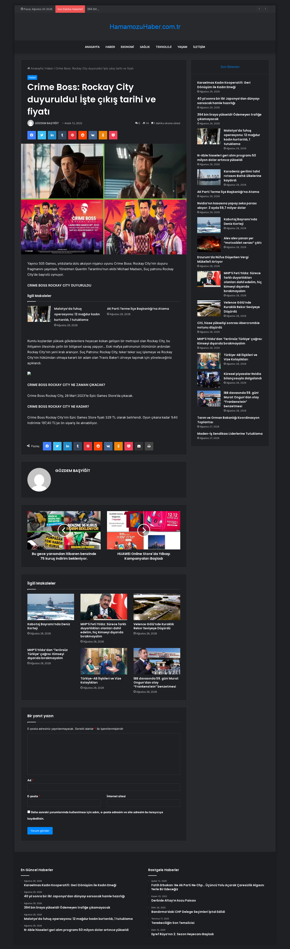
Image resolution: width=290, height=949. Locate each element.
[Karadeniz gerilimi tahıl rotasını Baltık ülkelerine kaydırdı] (209, 177)
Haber (110, 47)
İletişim (199, 47)
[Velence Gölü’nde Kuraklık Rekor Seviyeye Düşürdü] (157, 607)
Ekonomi (127, 47)
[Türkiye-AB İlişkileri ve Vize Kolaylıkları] (103, 661)
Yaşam (182, 47)
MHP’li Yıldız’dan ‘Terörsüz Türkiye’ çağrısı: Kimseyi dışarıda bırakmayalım (47, 654)
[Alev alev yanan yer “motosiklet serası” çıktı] (209, 244)
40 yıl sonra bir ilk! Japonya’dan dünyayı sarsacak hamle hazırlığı (228, 100)
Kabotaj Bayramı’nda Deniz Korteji (48, 626)
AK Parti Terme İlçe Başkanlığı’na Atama (138, 309)
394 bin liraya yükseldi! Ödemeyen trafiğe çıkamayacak (123, 9)
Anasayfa (92, 47)
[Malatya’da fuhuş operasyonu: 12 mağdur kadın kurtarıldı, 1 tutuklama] (39, 314)
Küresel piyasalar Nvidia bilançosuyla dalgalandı (243, 376)
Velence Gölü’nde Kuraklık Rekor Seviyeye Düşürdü (154, 626)
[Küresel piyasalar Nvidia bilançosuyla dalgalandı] (209, 380)
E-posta (33, 796)
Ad (30, 780)
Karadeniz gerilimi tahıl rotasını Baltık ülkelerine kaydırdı (242, 175)
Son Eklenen (230, 67)
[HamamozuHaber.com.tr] (145, 27)
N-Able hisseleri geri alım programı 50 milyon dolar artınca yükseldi (226, 157)
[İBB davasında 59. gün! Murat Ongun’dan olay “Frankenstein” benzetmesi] (157, 661)
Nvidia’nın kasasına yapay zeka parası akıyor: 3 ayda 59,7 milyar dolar (227, 205)
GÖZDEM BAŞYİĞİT (47, 123)
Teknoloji (164, 47)
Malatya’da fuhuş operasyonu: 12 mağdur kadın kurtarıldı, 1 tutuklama (77, 314)
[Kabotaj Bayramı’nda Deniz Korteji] (50, 607)
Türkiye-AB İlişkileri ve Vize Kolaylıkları (100, 680)
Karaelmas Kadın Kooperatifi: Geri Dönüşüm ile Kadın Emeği (224, 84)
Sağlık (145, 47)
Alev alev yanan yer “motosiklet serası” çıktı (243, 240)
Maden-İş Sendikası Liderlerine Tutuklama (230, 433)
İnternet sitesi (116, 796)
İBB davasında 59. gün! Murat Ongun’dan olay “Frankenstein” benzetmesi (156, 682)
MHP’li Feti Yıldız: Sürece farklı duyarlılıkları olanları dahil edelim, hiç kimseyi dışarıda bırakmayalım (103, 630)
